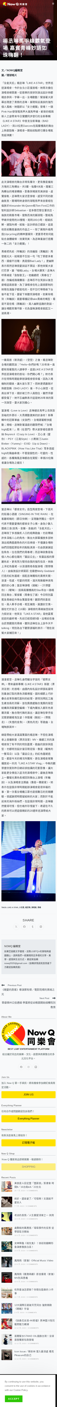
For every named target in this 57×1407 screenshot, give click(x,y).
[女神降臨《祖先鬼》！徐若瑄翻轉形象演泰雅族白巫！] (6, 1246)
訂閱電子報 (28, 1142)
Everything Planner (28, 1118)
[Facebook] (21, 1067)
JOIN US (29, 1094)
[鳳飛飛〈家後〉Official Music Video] (6, 1262)
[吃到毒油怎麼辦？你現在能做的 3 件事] (6, 1293)
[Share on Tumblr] (32, 927)
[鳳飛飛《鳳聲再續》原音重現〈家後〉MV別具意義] (6, 1277)
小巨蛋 (21, 907)
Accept (13, 1398)
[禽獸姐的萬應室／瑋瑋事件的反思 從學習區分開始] (6, 1231)
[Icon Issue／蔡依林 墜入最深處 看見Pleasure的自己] (6, 1354)
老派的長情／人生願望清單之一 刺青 (34, 1215)
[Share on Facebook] (24, 927)
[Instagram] (28, 1067)
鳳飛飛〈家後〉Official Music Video (33, 1260)
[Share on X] (16, 927)
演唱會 (34, 907)
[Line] (36, 1067)
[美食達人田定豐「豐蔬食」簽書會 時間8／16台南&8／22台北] (6, 1186)
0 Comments (32, 1191)
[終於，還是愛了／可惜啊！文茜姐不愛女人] (6, 1202)
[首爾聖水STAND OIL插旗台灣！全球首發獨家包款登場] (6, 1339)
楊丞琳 (27, 907)
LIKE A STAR (12, 907)
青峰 (39, 907)
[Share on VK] (41, 927)
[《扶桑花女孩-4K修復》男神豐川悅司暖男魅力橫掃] (6, 1324)
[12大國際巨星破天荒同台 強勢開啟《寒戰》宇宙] (6, 1308)
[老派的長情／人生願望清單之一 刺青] (6, 1216)
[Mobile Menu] (53, 4)
